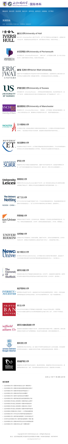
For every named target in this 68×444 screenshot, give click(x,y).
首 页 (46, 377)
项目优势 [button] (11, 11)
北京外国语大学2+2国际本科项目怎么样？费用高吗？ (18, 385)
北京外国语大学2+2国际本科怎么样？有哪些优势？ (17, 424)
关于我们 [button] (51, 11)
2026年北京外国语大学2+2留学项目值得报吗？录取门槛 (18, 419)
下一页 (55, 377)
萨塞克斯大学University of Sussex (33, 88)
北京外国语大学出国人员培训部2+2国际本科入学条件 (18, 406)
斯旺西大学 (22, 343)
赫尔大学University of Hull (29, 33)
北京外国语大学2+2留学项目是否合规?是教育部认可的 (18, 398)
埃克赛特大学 (23, 143)
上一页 (51, 377)
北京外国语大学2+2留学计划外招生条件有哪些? (16, 396)
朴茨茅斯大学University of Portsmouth (35, 51)
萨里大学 (21, 161)
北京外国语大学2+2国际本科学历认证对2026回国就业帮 (18, 421)
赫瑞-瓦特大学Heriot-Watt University (34, 70)
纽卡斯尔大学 (23, 252)
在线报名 (44, 11)
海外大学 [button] (24, 11)
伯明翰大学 (22, 234)
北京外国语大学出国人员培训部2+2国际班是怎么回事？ (18, 401)
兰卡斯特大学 (23, 124)
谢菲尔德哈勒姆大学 (26, 325)
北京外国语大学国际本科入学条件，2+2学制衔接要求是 (18, 411)
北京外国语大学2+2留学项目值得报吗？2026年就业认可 (18, 416)
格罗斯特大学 (23, 288)
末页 (59, 377)
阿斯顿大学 (22, 215)
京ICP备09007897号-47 (34, 439)
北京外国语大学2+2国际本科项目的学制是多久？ (16, 390)
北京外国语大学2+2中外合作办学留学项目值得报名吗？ (18, 413)
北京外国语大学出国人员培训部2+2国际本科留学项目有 (18, 408)
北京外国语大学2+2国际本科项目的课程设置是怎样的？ (18, 388)
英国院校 (22, 24)
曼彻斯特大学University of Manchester (35, 106)
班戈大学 (21, 305)
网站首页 (5, 11)
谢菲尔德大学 (23, 270)
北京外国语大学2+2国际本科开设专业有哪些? (16, 393)
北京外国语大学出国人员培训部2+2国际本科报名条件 (18, 403)
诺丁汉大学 (22, 197)
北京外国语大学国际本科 (12, 24)
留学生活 (38, 11)
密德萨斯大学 (23, 361)
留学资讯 (31, 11)
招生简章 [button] (18, 11)
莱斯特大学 (22, 179)
